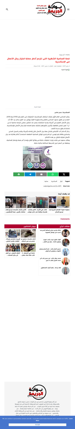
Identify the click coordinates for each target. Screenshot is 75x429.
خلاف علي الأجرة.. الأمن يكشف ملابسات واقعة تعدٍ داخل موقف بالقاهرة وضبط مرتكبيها (37, 211)
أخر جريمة (61, 55)
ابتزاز (61, 181)
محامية (46, 181)
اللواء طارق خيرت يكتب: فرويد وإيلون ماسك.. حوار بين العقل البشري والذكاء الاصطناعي (52, 242)
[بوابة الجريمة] (37, 393)
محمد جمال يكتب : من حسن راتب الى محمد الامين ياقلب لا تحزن (50, 259)
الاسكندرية (54, 181)
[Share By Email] (41, 174)
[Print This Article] (19, 174)
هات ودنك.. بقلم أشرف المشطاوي (51, 268)
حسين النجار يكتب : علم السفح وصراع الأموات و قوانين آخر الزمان (50, 250)
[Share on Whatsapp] (53, 174)
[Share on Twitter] (64, 174)
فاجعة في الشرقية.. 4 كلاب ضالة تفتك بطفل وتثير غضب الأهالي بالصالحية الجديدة (28, 256)
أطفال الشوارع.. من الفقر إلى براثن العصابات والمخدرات (13, 255)
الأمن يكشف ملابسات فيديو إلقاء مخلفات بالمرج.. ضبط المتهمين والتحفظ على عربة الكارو (16, 211)
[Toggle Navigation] (69, 10)
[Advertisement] (37, 34)
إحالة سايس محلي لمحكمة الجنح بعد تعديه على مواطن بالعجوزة (50, 231)
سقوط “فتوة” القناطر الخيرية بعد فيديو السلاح (59, 210)
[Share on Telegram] (30, 174)
